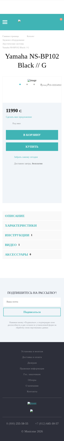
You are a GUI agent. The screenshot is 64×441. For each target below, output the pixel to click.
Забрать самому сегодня (26, 157)
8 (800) (17, 423)
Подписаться (32, 312)
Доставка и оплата (32, 357)
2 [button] (27, 84)
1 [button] (20, 84)
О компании (32, 385)
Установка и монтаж (32, 351)
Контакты (32, 391)
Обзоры (32, 380)
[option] (32, 80)
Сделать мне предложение (19, 117)
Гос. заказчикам (32, 374)
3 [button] (34, 84)
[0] (58, 22)
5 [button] (48, 84)
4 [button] (41, 84)
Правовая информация (32, 368)
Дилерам (32, 363)
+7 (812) (47, 423)
